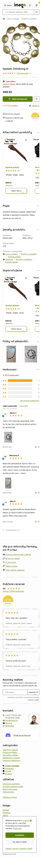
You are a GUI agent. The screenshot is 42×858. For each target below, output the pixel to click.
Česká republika (12, 766)
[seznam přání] (36, 99)
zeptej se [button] (35, 106)
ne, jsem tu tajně (20, 842)
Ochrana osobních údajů (13, 786)
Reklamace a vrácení (11, 758)
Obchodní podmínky (11, 784)
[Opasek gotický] (16, 166)
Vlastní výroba (11, 566)
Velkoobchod (8, 792)
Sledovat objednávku (11, 760)
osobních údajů (33, 700)
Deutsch (8, 774)
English (8, 771)
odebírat (32, 692)
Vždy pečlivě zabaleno (14, 570)
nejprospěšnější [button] (10, 406)
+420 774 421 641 (13, 715)
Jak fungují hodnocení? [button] (29, 401)
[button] (21, 132)
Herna (5, 815)
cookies (25, 820)
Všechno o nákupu (10, 750)
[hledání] (36, 12)
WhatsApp (9, 726)
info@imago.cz (11, 720)
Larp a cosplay (13, 19)
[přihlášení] (30, 5)
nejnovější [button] (23, 406)
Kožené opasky (14, 257)
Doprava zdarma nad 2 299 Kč (18, 554)
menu (9, 5)
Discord (8, 723)
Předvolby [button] (17, 828)
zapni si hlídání (9, 84)
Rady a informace (10, 789)
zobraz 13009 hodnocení (13, 591)
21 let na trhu (10, 562)
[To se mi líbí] (36, 447)
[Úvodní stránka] (4, 18)
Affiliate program (10, 797)
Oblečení (9, 259)
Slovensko (9, 768)
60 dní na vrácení (12, 558)
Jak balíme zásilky (10, 755)
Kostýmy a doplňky (29, 19)
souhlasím (19, 835)
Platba (14, 752)
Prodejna (6, 812)
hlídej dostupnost (19, 99)
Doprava (6, 752)
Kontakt (6, 810)
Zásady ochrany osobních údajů (18, 848)
